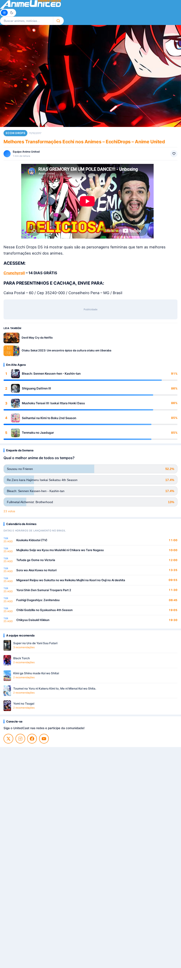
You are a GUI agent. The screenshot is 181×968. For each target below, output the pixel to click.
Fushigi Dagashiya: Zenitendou (38, 600)
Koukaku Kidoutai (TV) (31, 540)
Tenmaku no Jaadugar (38, 432)
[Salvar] (173, 153)
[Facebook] (32, 739)
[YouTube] (44, 739)
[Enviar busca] (58, 21)
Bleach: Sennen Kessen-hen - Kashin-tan (51, 373)
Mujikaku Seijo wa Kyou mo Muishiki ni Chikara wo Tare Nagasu (60, 550)
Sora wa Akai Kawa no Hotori (36, 570)
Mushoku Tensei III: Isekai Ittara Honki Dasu (53, 403)
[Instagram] (20, 739)
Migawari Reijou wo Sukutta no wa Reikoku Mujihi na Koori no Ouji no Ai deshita (70, 580)
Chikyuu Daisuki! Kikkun (32, 620)
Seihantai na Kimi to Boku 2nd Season (49, 418)
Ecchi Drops (15, 133)
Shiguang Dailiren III (36, 388)
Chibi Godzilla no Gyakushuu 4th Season (44, 610)
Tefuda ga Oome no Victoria (35, 560)
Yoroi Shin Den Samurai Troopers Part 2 (43, 590)
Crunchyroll (14, 273)
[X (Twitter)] (8, 739)
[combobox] (26, 21)
